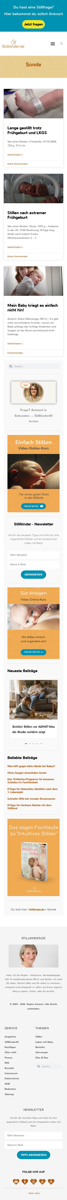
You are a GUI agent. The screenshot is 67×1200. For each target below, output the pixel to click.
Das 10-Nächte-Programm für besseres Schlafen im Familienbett (30, 781)
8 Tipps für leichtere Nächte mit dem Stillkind (29, 806)
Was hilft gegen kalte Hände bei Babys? (31, 766)
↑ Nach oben (33, 1193)
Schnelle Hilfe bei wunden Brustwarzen (31, 799)
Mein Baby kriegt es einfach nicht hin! (32, 308)
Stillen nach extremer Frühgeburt (26, 215)
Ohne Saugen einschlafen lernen (27, 773)
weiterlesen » (15, 155)
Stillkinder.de (36, 909)
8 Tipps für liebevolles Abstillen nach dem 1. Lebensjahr (32, 790)
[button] (52, 43)
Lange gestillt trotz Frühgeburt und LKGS (27, 130)
